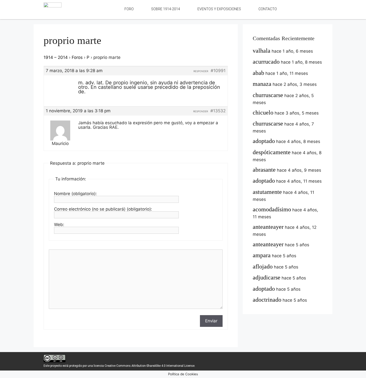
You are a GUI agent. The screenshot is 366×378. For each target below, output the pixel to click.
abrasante (264, 169)
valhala (261, 50)
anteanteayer (268, 227)
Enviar (211, 320)
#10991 (218, 70)
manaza (262, 84)
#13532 (218, 111)
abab (258, 73)
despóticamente (272, 152)
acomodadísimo (272, 209)
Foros (77, 57)
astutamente (267, 192)
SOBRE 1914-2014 (165, 9)
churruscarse (268, 95)
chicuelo (263, 112)
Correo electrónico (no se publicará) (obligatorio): (103, 209)
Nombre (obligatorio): (75, 193)
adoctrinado (267, 299)
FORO (129, 9)
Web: (59, 224)
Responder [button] (200, 71)
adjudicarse (266, 277)
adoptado (264, 141)
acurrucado (266, 61)
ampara (262, 255)
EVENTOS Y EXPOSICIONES (219, 9)
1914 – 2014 (56, 57)
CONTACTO (267, 9)
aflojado (263, 266)
